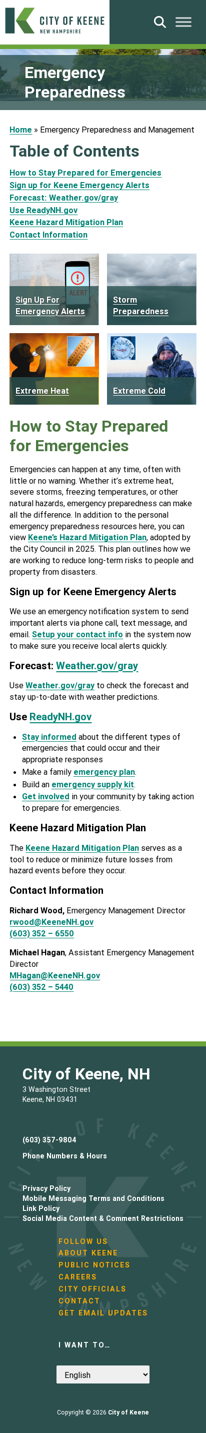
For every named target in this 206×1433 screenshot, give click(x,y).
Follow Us (83, 1241)
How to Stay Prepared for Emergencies (86, 173)
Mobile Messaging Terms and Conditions (93, 1198)
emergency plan (104, 772)
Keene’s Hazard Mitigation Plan (87, 537)
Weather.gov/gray (97, 665)
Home (21, 130)
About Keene (88, 1252)
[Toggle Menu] (184, 22)
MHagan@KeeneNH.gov (55, 975)
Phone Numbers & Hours (64, 1155)
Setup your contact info (77, 634)
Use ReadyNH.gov (44, 210)
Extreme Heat (43, 391)
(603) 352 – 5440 (42, 987)
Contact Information (49, 235)
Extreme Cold (139, 391)
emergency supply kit (93, 784)
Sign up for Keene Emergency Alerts (80, 185)
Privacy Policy (46, 1188)
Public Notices (94, 1264)
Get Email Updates (103, 1312)
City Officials (92, 1288)
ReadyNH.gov (61, 716)
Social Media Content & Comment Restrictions (103, 1218)
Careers (77, 1276)
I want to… (84, 1344)
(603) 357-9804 (49, 1139)
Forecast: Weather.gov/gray (64, 198)
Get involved (46, 796)
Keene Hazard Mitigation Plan (66, 222)
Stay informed (49, 737)
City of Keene (128, 1412)
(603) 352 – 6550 (42, 933)
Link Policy (41, 1208)
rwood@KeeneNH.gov (52, 922)
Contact (79, 1300)
